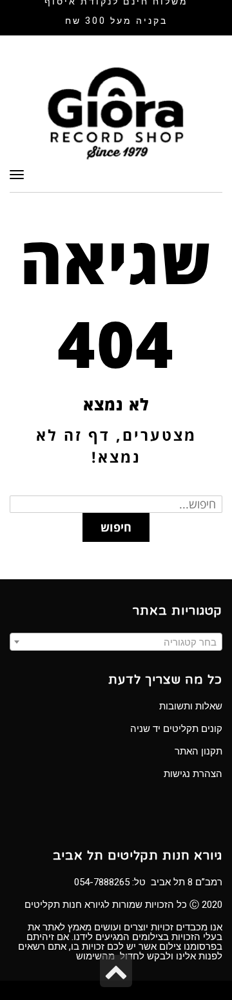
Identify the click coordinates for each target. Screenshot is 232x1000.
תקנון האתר (198, 751)
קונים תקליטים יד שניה (176, 729)
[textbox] (116, 642)
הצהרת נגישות (193, 774)
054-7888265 (102, 882)
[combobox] (116, 642)
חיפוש (116, 527)
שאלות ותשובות (190, 706)
